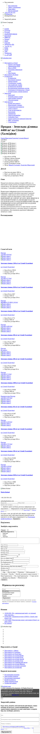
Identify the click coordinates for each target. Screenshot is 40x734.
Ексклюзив (11, 112)
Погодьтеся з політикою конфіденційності (14, 726)
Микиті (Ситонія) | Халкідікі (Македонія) (22, 165)
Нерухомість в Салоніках (12, 652)
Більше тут (15, 695)
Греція (3, 138)
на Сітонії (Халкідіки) (8, 267)
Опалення (4, 574)
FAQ (9, 71)
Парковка (21, 572)
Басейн (11, 574)
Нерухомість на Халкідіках (12, 654)
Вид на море (12, 572)
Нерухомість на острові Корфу (14, 655)
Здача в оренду (13, 108)
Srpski (6, 49)
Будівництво (8, 76)
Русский (7, 32)
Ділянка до (4, 570)
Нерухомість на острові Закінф (14, 659)
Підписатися (6, 598)
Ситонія (21, 138)
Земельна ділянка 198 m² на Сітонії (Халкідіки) (16, 451)
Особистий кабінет (10, 683)
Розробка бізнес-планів (15, 96)
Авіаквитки (12, 113)
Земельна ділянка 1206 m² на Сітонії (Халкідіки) (17, 263)
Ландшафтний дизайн (15, 85)
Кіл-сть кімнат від (6, 558)
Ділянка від (4, 568)
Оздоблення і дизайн (14, 83)
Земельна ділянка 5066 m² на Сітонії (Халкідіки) (17, 311)
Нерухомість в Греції (11, 63)
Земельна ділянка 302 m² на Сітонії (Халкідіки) (16, 406)
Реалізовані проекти (14, 80)
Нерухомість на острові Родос (13, 657)
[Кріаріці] (11, 596)
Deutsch (6, 39)
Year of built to (5, 564)
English (6, 29)
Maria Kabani (5, 492)
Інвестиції (7, 93)
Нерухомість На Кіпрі (11, 75)
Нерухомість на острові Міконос (14, 664)
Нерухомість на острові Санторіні (15, 666)
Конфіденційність (10, 680)
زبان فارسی (8, 46)
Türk (5, 51)
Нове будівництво (6, 576)
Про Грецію (12, 73)
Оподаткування (13, 100)
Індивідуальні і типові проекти (18, 91)
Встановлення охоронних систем (18, 88)
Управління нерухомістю (16, 107)
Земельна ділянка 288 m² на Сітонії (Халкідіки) (16, 359)
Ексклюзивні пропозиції (12, 678)
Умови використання (11, 681)
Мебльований (30, 572)
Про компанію (12, 5)
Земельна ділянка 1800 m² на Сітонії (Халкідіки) (17, 383)
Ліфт (4, 572)
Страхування (12, 122)
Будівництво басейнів (15, 86)
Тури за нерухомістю (14, 110)
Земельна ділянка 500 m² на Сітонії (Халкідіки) (16, 429)
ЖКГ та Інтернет (13, 120)
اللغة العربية (8, 55)
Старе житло (34, 576)
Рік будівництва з (6, 562)
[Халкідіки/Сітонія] (11, 594)
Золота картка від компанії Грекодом (19, 118)
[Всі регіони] (11, 591)
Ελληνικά (7, 30)
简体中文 (7, 37)
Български (7, 35)
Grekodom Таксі (13, 117)
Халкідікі (15, 138)
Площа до (4, 553)
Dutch (6, 41)
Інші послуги (8, 102)
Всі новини (8, 623)
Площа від (4, 551)
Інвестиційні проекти (15, 98)
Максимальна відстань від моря (11, 566)
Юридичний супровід (15, 105)
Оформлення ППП (14, 66)
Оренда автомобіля (14, 115)
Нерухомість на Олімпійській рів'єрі (15, 662)
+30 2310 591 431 (9, 12)
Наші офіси (11, 9)
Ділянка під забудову (9, 578)
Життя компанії (13, 11)
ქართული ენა (9, 44)
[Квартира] (9, 533)
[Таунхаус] (9, 536)
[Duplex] (9, 535)
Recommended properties (11, 674)
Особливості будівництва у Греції (18, 90)
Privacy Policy (27, 510)
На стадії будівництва (21, 576)
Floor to (3, 556)
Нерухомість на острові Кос (13, 667)
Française (7, 42)
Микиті (26, 138)
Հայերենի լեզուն (10, 34)
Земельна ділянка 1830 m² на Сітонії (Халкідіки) (17, 287)
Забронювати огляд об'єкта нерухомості (23, 508)
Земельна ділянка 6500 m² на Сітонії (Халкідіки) (17, 475)
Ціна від (3, 547)
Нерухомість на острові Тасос (13, 661)
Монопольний (22, 578)
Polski (6, 48)
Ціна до (3, 549)
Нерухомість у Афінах (11, 650)
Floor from (4, 554)
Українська (7, 53)
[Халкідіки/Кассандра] (11, 593)
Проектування (12, 81)
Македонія (8, 138)
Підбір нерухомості (14, 103)
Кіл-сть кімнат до (6, 560)
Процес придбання (14, 64)
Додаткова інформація (15, 69)
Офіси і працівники (14, 7)
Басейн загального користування (26, 574)
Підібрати (4, 579)
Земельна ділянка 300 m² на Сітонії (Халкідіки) (16, 335)
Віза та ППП (12, 68)
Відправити (16, 519)
